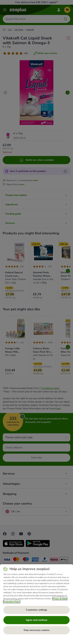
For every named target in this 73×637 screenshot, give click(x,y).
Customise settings (36, 609)
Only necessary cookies (37, 630)
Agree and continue (36, 620)
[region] (36, 600)
